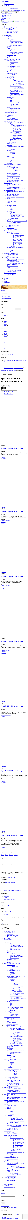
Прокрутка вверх (5, 1208)
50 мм (2, 855)
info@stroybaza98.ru (10, 882)
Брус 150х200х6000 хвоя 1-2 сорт (12, 706)
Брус (14, 370)
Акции (5, 897)
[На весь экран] (4, 1210)
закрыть (3, 290)
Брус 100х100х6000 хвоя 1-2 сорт (12, 448)
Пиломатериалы (9, 370)
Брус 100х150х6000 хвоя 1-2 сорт (12, 511)
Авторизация (7, 911)
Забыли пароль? (5, 1206)
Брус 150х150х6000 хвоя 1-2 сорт (12, 641)
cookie (16, 1214)
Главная (3, 370)
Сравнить (3, 443)
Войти (2, 1203)
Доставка (6, 905)
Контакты (6, 888)
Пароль (3, 1200)
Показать (18, 309)
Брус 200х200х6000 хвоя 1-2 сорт (12, 771)
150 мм (11, 855)
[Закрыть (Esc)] (1, 1210)
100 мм (6, 855)
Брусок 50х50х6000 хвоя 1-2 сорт (12, 835)
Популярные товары (9, 899)
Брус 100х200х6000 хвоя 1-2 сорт (12, 576)
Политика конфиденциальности (12, 890)
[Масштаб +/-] (6, 1210)
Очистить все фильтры (7, 391)
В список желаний (5, 455)
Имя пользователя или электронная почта (12, 1195)
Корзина (6, 912)
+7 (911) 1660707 (5, 1)
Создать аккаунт (12, 1207)
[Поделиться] (2, 1210)
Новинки (6, 896)
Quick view (3, 458)
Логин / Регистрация (9, 1187)
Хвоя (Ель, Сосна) (8, 394)
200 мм (16, 855)
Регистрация (7, 914)
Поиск (17, 12)
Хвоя (2, 867)
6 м (1, 861)
